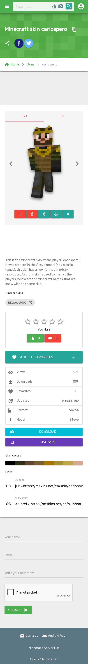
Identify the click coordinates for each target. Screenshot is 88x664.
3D (25, 116)
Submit (18, 610)
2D (63, 116)
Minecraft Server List (44, 648)
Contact (28, 635)
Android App (53, 635)
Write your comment (20, 573)
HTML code (21, 498)
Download (33, 432)
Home (11, 64)
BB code (19, 480)
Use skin (32, 442)
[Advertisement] (44, 88)
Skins (31, 64)
